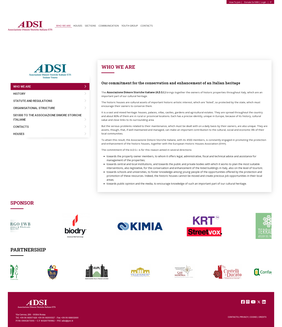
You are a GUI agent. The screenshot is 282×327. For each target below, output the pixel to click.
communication (109, 25)
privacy (244, 317)
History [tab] (19, 93)
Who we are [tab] (22, 86)
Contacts (147, 25)
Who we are (63, 25)
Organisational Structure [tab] (34, 108)
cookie (254, 317)
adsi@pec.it (67, 320)
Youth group (129, 25)
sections (90, 25)
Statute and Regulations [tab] (32, 101)
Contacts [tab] (21, 126)
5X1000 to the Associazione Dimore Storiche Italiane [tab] (47, 117)
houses (77, 25)
